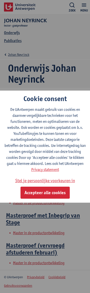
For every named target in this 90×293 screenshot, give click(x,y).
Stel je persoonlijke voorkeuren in (45, 180)
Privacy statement (45, 169)
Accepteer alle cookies (45, 192)
